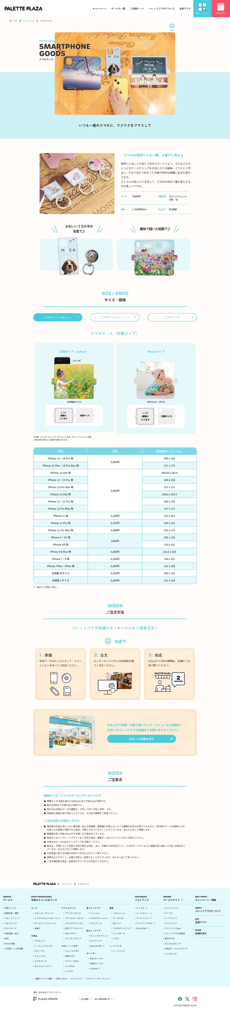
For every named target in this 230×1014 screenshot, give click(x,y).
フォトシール (119, 913)
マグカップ (40, 940)
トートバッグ (119, 950)
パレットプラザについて (162, 8)
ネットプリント (172, 907)
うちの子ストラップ (122, 928)
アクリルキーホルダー (75, 918)
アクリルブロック (73, 938)
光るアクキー (71, 933)
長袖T (37, 928)
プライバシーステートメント (98, 978)
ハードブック (171, 918)
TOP (15, 20)
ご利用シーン (137, 8)
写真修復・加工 (12, 933)
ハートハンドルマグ (44, 945)
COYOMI (93, 968)
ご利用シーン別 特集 (14, 948)
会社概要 (84, 999)
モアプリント (96, 940)
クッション (95, 913)
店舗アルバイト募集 (43, 978)
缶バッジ (117, 923)
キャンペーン (99, 8)
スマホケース (58, 317)
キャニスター (41, 956)
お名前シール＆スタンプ (176, 948)
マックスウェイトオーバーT (47, 918)
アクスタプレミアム (74, 923)
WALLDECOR (96, 945)
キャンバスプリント (99, 935)
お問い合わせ (61, 978)
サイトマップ (76, 978)
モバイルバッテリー (44, 966)
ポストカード (11, 928)
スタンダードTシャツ (44, 913)
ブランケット (96, 923)
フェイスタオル (72, 950)
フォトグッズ (28, 20)
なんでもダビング (173, 943)
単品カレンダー (97, 963)
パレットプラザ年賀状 (175, 933)
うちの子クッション (99, 918)
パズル (116, 938)
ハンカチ (69, 971)
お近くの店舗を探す (141, 739)
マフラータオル (72, 961)
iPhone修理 (10, 943)
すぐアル (140, 907)
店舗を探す (201, 932)
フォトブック (11, 918)
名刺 (7, 938)
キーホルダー (119, 918)
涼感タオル (70, 956)
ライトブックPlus (144, 923)
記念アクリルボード (74, 928)
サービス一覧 (118, 8)
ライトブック (142, 918)
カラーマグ (40, 950)
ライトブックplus (173, 928)
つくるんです (171, 953)
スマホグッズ (41, 961)
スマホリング (172, 317)
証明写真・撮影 (12, 913)
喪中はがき (170, 938)
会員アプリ (185, 8)
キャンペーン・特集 (205, 898)
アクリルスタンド (73, 913)
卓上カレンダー (97, 958)
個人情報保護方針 (102, 999)
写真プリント (11, 907)
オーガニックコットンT (45, 923)
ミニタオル (70, 966)
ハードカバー (142, 913)
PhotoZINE (141, 928)
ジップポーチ (119, 933)
